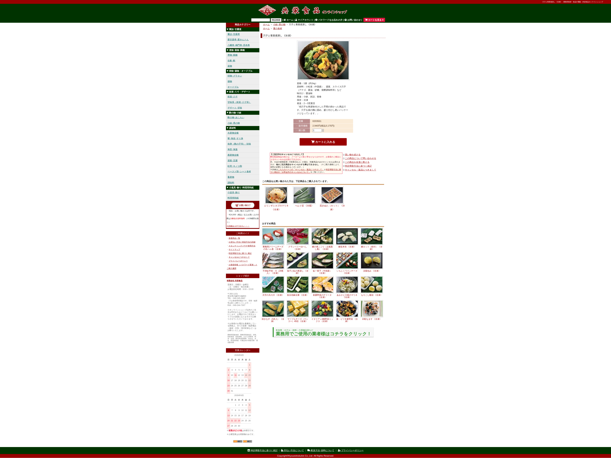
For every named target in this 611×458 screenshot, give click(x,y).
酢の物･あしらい (236, 117)
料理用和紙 (233, 198)
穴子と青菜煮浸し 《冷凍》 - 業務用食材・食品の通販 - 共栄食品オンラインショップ (572, 2)
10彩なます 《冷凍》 (371, 319)
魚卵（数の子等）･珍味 (239, 144)
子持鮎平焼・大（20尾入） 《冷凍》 (273, 272)
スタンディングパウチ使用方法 (242, 246)
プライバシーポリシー (238, 261)
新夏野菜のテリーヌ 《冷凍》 (322, 296)
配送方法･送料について (322, 450)
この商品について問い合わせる (360, 158)
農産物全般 (233, 155)
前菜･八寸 (233, 96)
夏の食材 (277, 28)
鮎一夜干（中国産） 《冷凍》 (322, 272)
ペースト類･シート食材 (239, 171)
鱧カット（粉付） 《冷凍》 (371, 248)
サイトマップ (234, 249)
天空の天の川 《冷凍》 (273, 295)
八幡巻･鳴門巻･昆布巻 (239, 45)
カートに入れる (324, 142)
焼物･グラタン (235, 76)
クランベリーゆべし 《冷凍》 (297, 248)
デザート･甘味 (235, 107)
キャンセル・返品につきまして (360, 169)
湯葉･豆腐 (233, 160)
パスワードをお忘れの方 (330, 20)
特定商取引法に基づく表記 (240, 253)
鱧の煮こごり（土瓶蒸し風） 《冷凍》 (322, 248)
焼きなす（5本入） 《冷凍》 (273, 320)
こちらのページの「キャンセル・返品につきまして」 (301, 169)
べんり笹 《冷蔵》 (304, 205)
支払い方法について (293, 450)
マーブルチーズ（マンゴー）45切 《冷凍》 (297, 320)
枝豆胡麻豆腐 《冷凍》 (297, 295)
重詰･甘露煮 (234, 34)
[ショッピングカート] (243, 207)
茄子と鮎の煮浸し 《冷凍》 (297, 272)
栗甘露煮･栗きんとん (238, 39)
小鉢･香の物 (234, 123)
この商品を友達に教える (357, 162)
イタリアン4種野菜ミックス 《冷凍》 (322, 320)
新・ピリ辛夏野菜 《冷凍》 (347, 320)
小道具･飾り (234, 192)
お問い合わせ (354, 20)
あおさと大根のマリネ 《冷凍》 (347, 296)
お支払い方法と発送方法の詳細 (242, 242)
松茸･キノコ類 (235, 166)
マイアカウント (305, 20)
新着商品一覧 (234, 238)
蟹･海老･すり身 (235, 138)
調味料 (231, 182)
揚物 (230, 81)
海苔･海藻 (233, 149)
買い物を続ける (353, 154)
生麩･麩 (231, 60)
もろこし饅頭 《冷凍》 (371, 295)
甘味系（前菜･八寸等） (239, 102)
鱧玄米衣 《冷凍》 (347, 247)
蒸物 (230, 66)
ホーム (289, 20)
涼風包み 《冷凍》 (371, 271)
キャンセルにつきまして (239, 257)
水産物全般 (233, 133)
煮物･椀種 (233, 55)
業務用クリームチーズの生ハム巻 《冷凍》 (273, 248)
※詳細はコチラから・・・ (238, 226)
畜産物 (231, 177)
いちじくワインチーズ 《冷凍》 (347, 272)
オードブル (233, 87)
